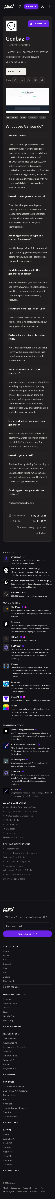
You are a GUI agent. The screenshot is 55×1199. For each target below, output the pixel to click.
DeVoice (7, 1112)
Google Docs (9, 1016)
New (36, 1188)
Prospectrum (9, 1095)
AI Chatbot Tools (11, 820)
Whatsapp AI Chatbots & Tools (17, 870)
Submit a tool (22, 1191)
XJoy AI (6, 1064)
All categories (10, 987)
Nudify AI (7, 1151)
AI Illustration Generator (15, 1047)
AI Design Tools (10, 833)
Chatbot (7, 964)
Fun (42, 117)
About (5, 1188)
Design (32, 117)
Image (6, 955)
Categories (15, 1188)
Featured (27, 1188)
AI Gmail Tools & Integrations (16, 861)
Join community (26, 933)
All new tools (10, 1122)
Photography (9, 981)
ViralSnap (7, 1103)
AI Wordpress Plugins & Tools (17, 874)
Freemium (12, 117)
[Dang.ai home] (8, 6)
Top (42, 1188)
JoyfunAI (7, 1160)
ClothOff (7, 1143)
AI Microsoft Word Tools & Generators (21, 853)
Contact (33, 1191)
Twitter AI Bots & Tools (14, 857)
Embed (42, 533)
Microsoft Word (10, 1003)
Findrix (6, 1099)
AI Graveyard (8, 1191)
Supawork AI (9, 1060)
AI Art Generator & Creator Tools (19, 815)
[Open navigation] (49, 6)
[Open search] (20, 6)
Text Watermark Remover (15, 1108)
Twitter (6, 1007)
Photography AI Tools (13, 837)
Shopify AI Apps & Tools (14, 878)
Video (6, 951)
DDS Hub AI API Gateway (15, 1090)
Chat (5, 968)
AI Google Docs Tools (13, 865)
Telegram (7, 999)
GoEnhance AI (10, 1042)
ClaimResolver (10, 1116)
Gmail (5, 1012)
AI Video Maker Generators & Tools (19, 807)
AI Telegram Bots (11, 848)
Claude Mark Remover (13, 1086)
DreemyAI (8, 1164)
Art (23, 117)
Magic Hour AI (10, 1068)
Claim (43, 527)
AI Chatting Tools (11, 824)
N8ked (6, 1134)
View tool (14, 71)
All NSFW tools (11, 1170)
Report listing (27, 527)
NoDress (7, 1147)
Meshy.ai (7, 1051)
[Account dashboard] (42, 6)
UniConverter (9, 1038)
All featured (9, 1074)
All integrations (12, 1026)
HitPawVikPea (10, 1055)
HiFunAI (7, 1156)
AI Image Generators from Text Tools (20, 811)
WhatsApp (8, 1020)
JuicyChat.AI (9, 1138)
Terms (42, 1191)
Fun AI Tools (9, 828)
